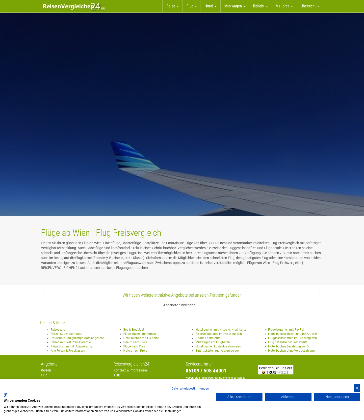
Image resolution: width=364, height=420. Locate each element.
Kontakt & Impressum (130, 370)
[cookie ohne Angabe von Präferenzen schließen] (357, 388)
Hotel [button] (209, 6)
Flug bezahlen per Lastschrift (287, 342)
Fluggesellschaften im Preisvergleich (292, 338)
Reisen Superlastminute (66, 334)
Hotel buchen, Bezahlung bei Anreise (292, 334)
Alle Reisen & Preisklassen (68, 350)
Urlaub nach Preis (135, 342)
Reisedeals (58, 329)
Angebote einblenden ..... (182, 305)
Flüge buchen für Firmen (139, 334)
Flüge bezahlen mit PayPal (286, 329)
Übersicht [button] (309, 6)
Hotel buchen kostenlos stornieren (218, 346)
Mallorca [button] (283, 6)
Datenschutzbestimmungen (190, 388)
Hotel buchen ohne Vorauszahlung (291, 350)
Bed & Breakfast (133, 329)
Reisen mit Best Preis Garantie (71, 342)
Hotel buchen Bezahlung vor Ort (289, 346)
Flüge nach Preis (134, 346)
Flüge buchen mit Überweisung (71, 346)
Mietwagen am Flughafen (213, 342)
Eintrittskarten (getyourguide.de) (217, 350)
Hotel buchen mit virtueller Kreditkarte (221, 329)
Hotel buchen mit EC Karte (141, 338)
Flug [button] (190, 6)
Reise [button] (171, 6)
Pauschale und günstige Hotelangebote (77, 338)
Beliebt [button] (259, 6)
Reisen (46, 370)
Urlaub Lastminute (208, 338)
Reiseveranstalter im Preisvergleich (219, 334)
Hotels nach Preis (135, 350)
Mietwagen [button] (233, 6)
